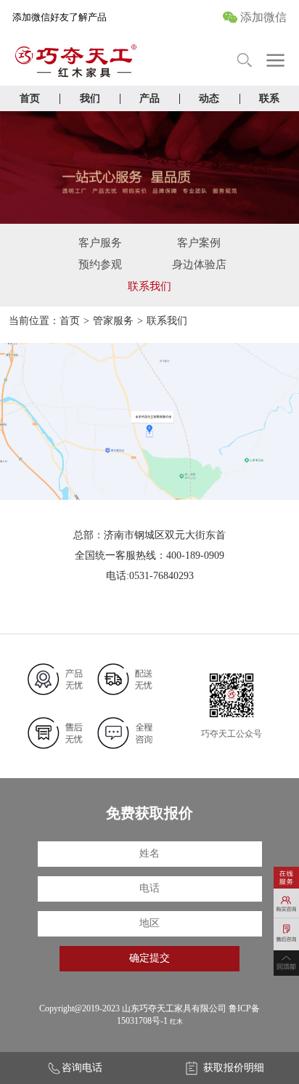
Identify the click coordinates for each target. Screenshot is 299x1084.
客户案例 (199, 242)
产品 (149, 98)
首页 (30, 98)
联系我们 (149, 286)
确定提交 (149, 957)
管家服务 (113, 320)
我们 (90, 98)
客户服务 (100, 242)
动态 (209, 98)
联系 (269, 98)
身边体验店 (199, 264)
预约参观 (100, 264)
